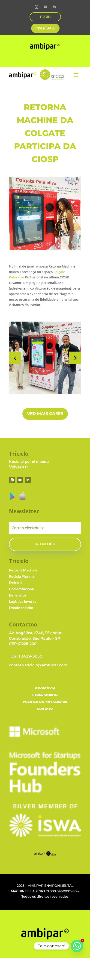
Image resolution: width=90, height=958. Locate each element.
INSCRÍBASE (45, 28)
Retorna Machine (23, 570)
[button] (75, 358)
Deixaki (15, 582)
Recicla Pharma (21, 576)
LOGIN (45, 17)
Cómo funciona (21, 589)
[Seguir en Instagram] (36, 6)
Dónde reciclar (21, 607)
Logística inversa (22, 601)
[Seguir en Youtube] (45, 6)
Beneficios (17, 595)
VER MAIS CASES (45, 413)
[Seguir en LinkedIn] (54, 6)
